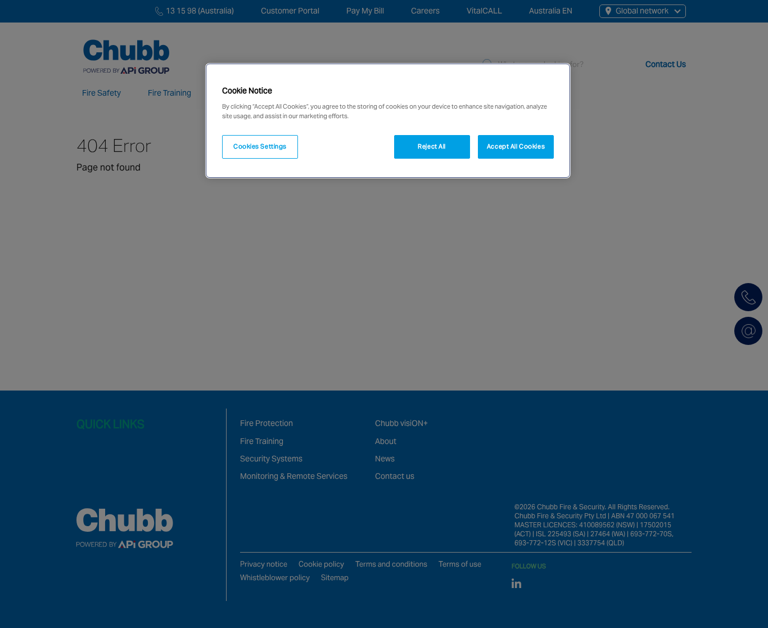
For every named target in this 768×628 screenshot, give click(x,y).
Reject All (432, 146)
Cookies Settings (260, 146)
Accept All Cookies (516, 146)
